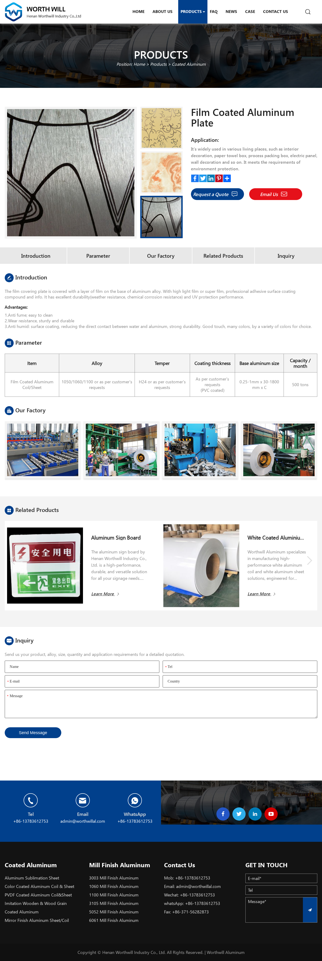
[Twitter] (203, 177)
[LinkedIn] (211, 177)
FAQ (214, 11)
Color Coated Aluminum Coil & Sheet (39, 886)
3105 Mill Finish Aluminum (114, 903)
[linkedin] (255, 814)
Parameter (98, 255)
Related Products (223, 255)
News (231, 11)
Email (82, 814)
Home (138, 11)
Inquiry (286, 255)
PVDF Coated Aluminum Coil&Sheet (38, 895)
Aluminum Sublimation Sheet (32, 878)
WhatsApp (135, 814)
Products (191, 11)
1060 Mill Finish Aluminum (114, 886)
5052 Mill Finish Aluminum (114, 912)
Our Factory (160, 255)
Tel (31, 814)
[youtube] (271, 814)
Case (250, 11)
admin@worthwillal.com (198, 886)
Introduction (35, 255)
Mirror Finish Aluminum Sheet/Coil (37, 920)
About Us (163, 11)
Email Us (269, 194)
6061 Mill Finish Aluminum (114, 920)
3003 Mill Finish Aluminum (114, 878)
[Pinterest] (219, 177)
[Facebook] (195, 177)
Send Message (33, 732)
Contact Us (275, 11)
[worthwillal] (43, 12)
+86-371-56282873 (190, 912)
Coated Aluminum (189, 64)
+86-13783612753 (192, 878)
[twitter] (239, 814)
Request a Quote (211, 194)
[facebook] (223, 814)
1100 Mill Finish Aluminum (114, 895)
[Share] (227, 177)
